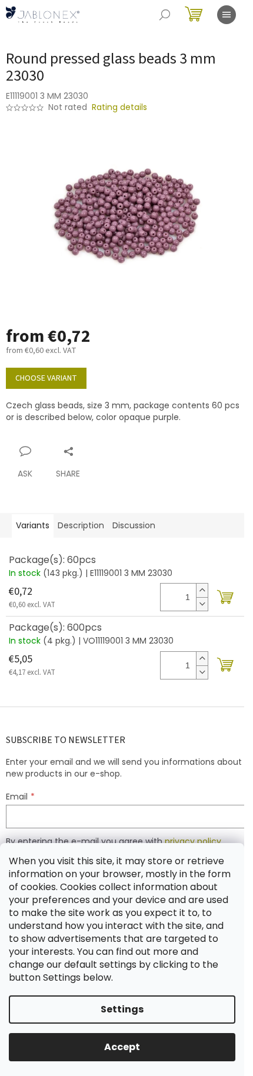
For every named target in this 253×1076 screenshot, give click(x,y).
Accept (122, 1047)
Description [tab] (81, 525)
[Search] (165, 14)
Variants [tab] (32, 525)
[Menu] (226, 14)
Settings (122, 1009)
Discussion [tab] (133, 525)
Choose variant (46, 378)
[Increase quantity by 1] (202, 590)
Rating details (119, 107)
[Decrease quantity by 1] (202, 604)
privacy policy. (194, 841)
